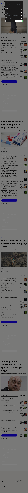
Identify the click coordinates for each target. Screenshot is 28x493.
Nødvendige (6, 8)
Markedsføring (6, 17)
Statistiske (6, 14)
